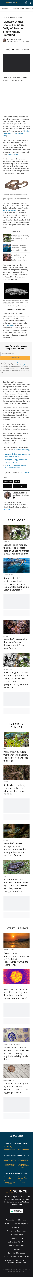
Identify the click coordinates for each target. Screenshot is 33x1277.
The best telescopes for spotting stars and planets (10, 1182)
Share (7, 49)
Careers (16, 1249)
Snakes (20, 17)
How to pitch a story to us (16, 1257)
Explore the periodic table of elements (10, 1165)
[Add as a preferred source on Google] (16, 1211)
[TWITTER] (14, 497)
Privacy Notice (24, 364)
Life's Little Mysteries (9, 1147)
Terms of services (22, 363)
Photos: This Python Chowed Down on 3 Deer (16, 133)
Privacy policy (16, 1235)
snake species (13, 154)
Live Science (24, 472)
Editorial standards (16, 1253)
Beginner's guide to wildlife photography (23, 1177)
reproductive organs (10, 210)
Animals (5, 17)
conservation (8, 481)
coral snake (10, 325)
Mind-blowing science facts (23, 1181)
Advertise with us (16, 1242)
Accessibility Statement (16, 1220)
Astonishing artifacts (23, 1149)
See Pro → (19, 2)
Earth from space (23, 1147)
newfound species (20, 486)
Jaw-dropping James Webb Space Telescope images (10, 1160)
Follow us (17, 49)
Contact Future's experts (16, 1224)
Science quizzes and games (9, 1177)
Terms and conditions (16, 1231)
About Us (16, 1227)
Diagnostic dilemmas (9, 1149)
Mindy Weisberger (15, 40)
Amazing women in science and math (23, 1159)
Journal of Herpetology (21, 450)
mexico (17, 481)
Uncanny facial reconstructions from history (23, 1166)
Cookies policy (16, 1238)
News (27, 41)
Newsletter (26, 49)
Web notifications (16, 1246)
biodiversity (7, 486)
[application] (16, 61)
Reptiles (12, 17)
